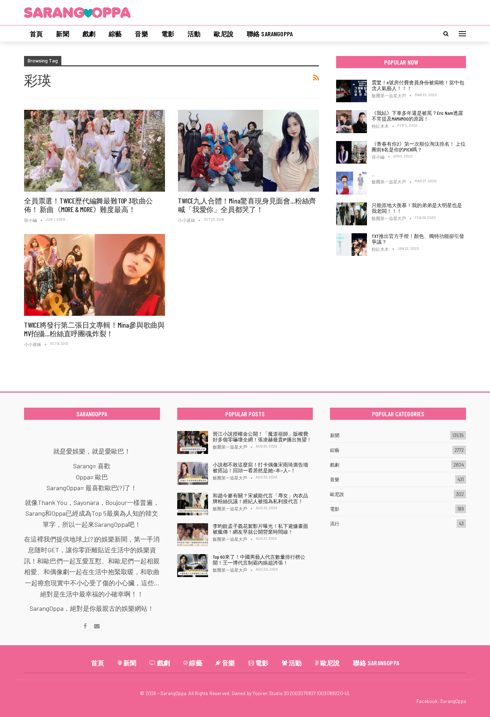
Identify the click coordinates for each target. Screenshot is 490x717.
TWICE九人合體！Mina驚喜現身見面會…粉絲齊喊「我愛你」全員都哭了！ (247, 205)
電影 (167, 34)
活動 (194, 34)
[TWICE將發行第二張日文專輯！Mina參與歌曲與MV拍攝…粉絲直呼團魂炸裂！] (94, 275)
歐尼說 (224, 34)
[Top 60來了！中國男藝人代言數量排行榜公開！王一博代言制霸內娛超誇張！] (192, 565)
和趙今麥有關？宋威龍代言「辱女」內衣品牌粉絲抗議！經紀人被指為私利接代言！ (260, 498)
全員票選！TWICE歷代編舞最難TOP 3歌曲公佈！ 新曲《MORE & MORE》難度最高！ (88, 205)
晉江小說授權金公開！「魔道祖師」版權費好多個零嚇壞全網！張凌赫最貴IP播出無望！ (262, 436)
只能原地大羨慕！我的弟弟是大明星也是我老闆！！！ (417, 208)
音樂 (141, 34)
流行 (334, 523)
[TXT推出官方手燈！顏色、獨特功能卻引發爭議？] (351, 244)
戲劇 (89, 34)
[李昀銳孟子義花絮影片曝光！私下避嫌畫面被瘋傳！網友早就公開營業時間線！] (192, 534)
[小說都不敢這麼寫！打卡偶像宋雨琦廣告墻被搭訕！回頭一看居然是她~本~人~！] (192, 473)
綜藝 (115, 34)
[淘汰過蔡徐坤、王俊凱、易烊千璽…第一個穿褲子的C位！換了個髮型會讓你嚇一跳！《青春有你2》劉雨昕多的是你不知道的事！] (351, 183)
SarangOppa (453, 701)
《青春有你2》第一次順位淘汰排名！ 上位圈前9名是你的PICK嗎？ (419, 147)
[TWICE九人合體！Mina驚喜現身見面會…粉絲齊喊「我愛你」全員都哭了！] (248, 151)
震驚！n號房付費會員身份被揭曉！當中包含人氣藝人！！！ (418, 85)
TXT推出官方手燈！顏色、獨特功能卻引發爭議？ (418, 239)
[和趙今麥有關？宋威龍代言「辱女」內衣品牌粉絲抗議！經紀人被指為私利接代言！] (192, 504)
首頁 (36, 34)
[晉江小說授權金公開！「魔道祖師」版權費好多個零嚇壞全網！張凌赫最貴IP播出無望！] (192, 442)
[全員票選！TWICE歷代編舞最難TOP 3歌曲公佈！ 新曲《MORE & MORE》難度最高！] (94, 151)
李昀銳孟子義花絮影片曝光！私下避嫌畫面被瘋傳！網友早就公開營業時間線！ (260, 529)
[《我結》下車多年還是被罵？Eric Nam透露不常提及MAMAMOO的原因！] (351, 121)
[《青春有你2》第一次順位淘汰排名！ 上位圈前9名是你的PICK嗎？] (351, 152)
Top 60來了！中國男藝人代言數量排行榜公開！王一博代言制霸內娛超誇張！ (259, 560)
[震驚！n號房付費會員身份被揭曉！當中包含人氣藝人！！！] (351, 91)
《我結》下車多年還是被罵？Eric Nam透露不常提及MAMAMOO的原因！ (417, 116)
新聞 (62, 34)
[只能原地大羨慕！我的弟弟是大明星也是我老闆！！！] (351, 213)
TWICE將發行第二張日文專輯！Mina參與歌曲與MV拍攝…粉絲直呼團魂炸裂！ (94, 329)
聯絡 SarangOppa (270, 34)
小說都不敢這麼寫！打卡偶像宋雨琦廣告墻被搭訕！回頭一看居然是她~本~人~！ (260, 467)
